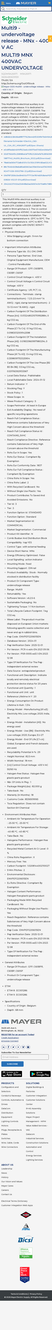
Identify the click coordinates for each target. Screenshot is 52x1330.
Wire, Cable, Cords (10, 1143)
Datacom (30, 1134)
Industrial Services (35, 1138)
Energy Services (34, 1155)
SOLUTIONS (32, 1083)
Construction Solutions (37, 1143)
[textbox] (26, 9)
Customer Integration (36, 1095)
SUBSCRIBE (12, 1064)
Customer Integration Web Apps (17, 1205)
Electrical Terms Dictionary (14, 1201)
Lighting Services (34, 1160)
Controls (13, 1121)
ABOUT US (7, 1165)
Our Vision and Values (11, 1181)
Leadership (6, 1169)
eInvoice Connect (9, 1041)
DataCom (5, 1108)
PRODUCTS (7, 1083)
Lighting (5, 1121)
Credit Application (10, 1038)
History (4, 1177)
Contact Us (6, 1194)
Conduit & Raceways (11, 1095)
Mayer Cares (7, 1186)
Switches (5, 1138)
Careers (5, 1190)
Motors (4, 1125)
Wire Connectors (9, 1147)
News (4, 1173)
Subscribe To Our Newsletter (16, 1052)
